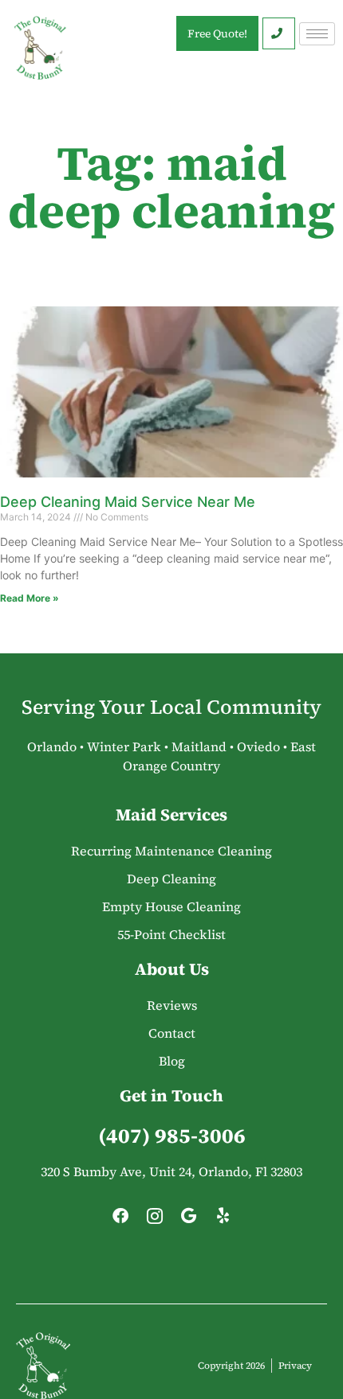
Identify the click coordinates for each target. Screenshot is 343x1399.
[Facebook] (120, 1220)
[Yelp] (223, 1220)
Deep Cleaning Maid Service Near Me (127, 501)
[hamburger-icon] (317, 33)
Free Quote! (217, 33)
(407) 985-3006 (172, 1135)
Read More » (29, 598)
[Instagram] (155, 1220)
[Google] (189, 1220)
